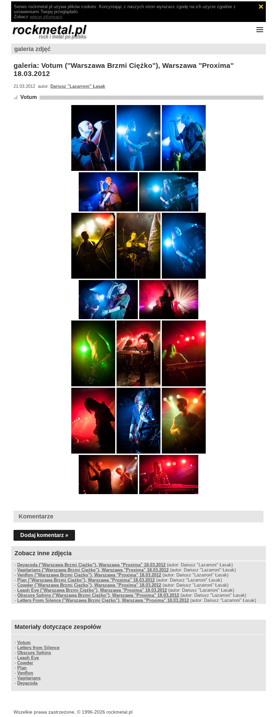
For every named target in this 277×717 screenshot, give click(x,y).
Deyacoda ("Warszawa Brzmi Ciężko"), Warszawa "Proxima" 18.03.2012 (91, 564)
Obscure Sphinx (34, 652)
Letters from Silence (38, 647)
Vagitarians (29, 678)
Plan (22, 667)
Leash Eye (28, 657)
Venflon (25, 672)
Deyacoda (27, 683)
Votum (28, 97)
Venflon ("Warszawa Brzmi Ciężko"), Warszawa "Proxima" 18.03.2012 (89, 575)
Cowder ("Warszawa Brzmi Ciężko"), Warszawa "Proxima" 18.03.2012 (89, 585)
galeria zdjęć (32, 49)
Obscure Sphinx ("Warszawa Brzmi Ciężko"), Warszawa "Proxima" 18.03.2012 (98, 595)
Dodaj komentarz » (44, 535)
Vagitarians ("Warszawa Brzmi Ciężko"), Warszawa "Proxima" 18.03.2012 (93, 569)
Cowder (25, 662)
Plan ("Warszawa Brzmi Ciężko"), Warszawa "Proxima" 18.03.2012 (86, 580)
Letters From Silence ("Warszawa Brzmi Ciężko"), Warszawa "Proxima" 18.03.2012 (103, 600)
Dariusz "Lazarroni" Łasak (77, 86)
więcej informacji (46, 16)
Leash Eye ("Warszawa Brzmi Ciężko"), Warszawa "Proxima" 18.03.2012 (92, 590)
